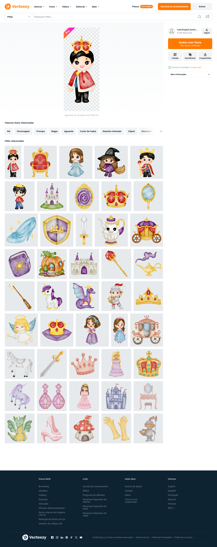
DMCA (86, 490)
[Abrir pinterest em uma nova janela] (66, 537)
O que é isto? (196, 67)
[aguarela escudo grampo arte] (56, 230)
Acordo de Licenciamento (95, 486)
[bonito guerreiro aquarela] (148, 428)
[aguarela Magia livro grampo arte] (20, 264)
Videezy (42, 495)
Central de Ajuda (133, 486)
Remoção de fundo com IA (52, 519)
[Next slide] (158, 131)
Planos (135, 6)
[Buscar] (199, 17)
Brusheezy (44, 486)
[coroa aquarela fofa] (148, 364)
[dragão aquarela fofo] (20, 428)
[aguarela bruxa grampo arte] (111, 162)
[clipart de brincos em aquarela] (52, 396)
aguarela (68, 131)
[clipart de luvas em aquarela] (116, 428)
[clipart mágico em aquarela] (20, 296)
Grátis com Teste (190, 44)
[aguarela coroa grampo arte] (116, 196)
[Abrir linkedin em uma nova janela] (62, 537)
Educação (43, 503)
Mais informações (178, 74)
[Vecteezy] (17, 7)
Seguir (207, 32)
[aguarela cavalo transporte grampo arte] (146, 230)
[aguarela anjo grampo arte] (21, 330)
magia (54, 131)
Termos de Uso (142, 537)
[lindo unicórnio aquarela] (20, 396)
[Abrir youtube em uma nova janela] (81, 537)
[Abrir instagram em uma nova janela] (57, 537)
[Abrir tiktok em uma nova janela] (71, 537)
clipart (131, 131)
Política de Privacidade (162, 537)
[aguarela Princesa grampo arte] (75, 162)
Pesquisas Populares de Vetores (94, 500)
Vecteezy (43, 490)
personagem (23, 131)
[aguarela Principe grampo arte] (146, 162)
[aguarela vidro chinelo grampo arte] (21, 230)
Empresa (43, 499)
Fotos (52, 6)
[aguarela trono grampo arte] (40, 162)
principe (40, 131)
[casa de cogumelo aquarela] (84, 428)
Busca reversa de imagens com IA (52, 513)
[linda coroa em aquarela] (84, 364)
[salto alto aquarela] (52, 428)
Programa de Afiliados (94, 495)
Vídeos (65, 6)
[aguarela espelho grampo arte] (148, 196)
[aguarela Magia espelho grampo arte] (84, 196)
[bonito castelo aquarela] (116, 396)
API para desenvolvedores (52, 508)
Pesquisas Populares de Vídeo (94, 514)
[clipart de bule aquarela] (111, 230)
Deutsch (172, 499)
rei (8, 131)
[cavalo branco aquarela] (20, 364)
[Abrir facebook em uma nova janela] (52, 537)
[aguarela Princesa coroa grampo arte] (148, 296)
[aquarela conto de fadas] (146, 330)
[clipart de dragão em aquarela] (84, 296)
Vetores (38, 6)
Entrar (202, 6)
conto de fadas (88, 131)
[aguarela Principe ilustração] (20, 196)
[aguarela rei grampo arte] (13, 162)
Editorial (80, 6)
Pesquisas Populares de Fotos (94, 507)
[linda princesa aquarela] (116, 364)
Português (173, 495)
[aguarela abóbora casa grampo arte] (52, 264)
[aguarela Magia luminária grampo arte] (148, 264)
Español (172, 490)
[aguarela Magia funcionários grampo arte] (116, 264)
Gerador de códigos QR (50, 523)
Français (172, 503)
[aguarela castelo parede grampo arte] (84, 264)
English (171, 486)
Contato (129, 490)
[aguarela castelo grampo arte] (52, 196)
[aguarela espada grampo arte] (84, 230)
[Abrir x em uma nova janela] (76, 537)
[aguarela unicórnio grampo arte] (52, 296)
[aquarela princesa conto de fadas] (92, 330)
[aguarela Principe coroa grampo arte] (56, 330)
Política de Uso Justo (183, 537)
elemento (146, 131)
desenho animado (112, 131)
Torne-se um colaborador (131, 500)
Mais (94, 6)
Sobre (128, 495)
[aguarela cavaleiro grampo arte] (116, 296)
